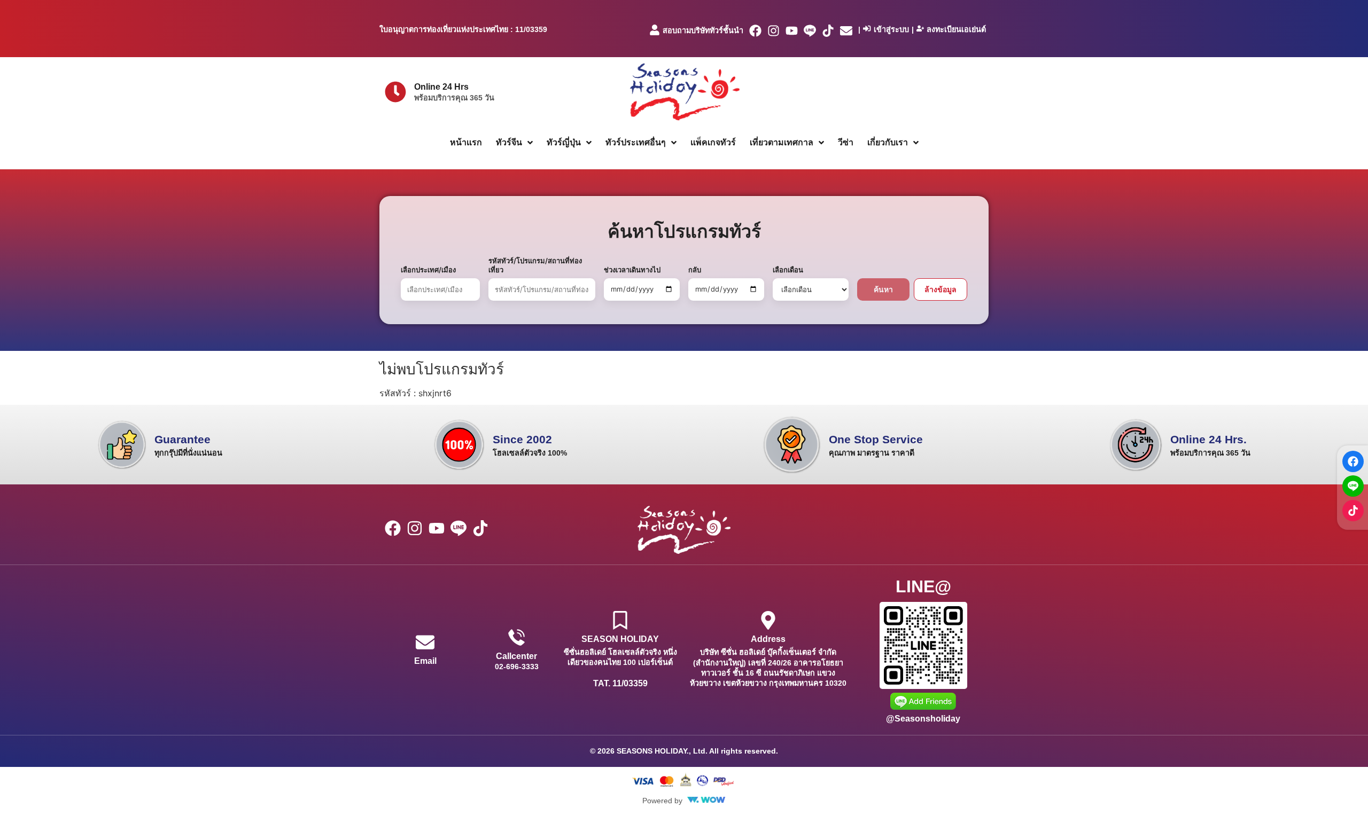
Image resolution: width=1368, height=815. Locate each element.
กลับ (694, 269)
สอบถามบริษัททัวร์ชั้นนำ (703, 30)
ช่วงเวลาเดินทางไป (632, 269)
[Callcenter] (516, 637)
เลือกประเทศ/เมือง (428, 269)
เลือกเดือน (788, 269)
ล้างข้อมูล (940, 289)
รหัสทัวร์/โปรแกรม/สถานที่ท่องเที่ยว (535, 265)
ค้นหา (883, 289)
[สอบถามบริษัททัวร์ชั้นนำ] (654, 30)
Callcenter (516, 656)
